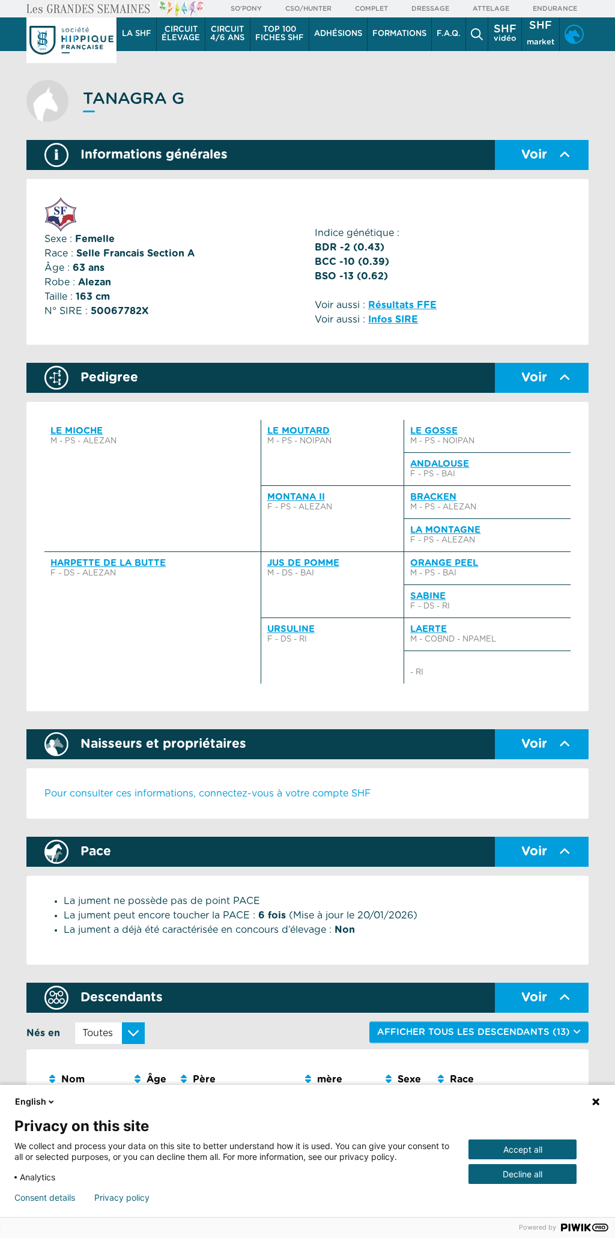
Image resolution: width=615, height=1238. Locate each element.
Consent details (44, 1198)
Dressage (430, 8)
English (30, 1101)
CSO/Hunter (308, 8)
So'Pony (246, 8)
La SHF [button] (136, 34)
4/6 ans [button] (227, 34)
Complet (371, 8)
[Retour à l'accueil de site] (71, 40)
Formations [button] (399, 34)
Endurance (555, 8)
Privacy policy (122, 1198)
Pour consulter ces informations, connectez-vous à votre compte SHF (207, 793)
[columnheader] (87, 1079)
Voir (534, 154)
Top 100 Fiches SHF (279, 34)
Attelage (491, 8)
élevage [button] (181, 34)
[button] (477, 34)
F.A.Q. (449, 34)
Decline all (522, 1174)
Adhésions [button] (338, 34)
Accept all (522, 1149)
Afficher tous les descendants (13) (475, 1031)
